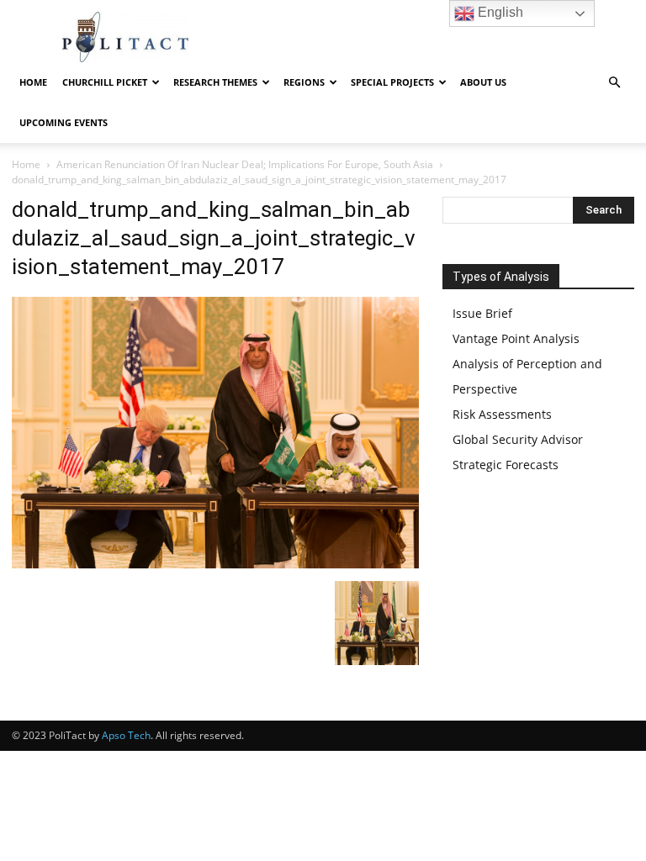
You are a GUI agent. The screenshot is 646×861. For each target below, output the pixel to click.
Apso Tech (126, 735)
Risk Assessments (502, 414)
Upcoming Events (63, 122)
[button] (614, 83)
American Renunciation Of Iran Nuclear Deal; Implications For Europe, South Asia (244, 164)
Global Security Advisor (518, 439)
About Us (483, 82)
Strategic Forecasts (506, 465)
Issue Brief (482, 313)
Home (33, 82)
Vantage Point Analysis (516, 338)
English (498, 12)
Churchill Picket (104, 82)
